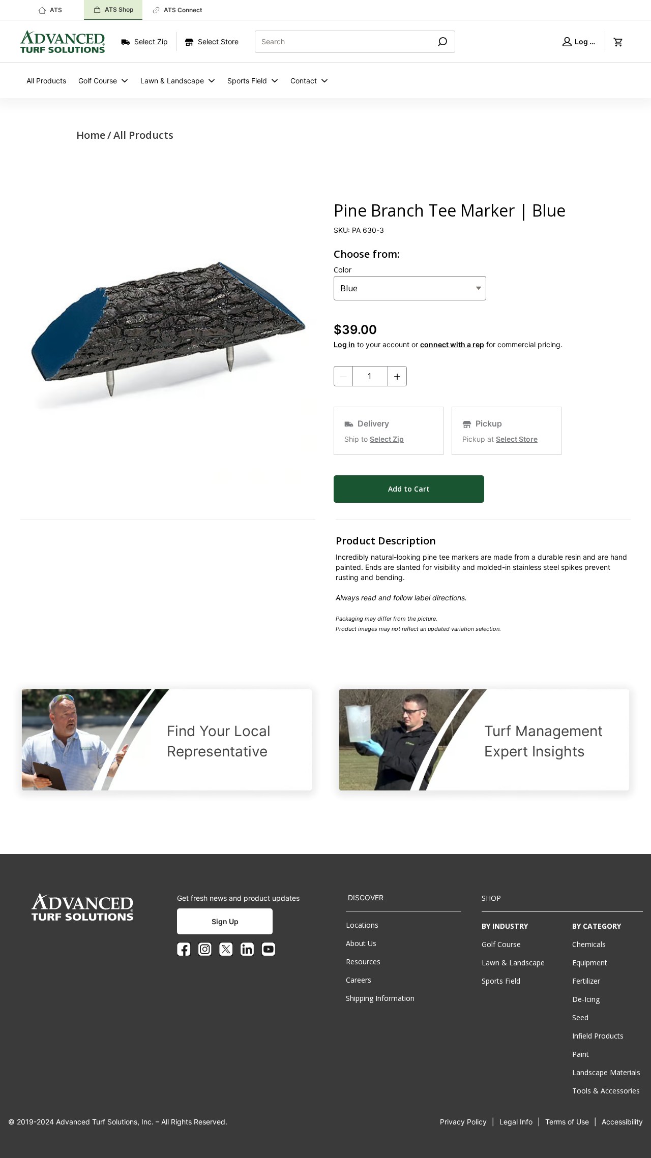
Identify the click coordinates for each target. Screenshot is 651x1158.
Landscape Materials (606, 1072)
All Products (46, 80)
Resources (363, 961)
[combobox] (338, 41)
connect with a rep (452, 344)
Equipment (589, 962)
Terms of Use (567, 1121)
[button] (579, 41)
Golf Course (97, 80)
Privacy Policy (463, 1121)
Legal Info (515, 1121)
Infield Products (598, 1036)
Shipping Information (380, 998)
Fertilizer (586, 981)
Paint (580, 1054)
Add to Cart (409, 489)
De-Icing (586, 999)
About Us (361, 943)
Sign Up (225, 921)
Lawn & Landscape (172, 80)
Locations (362, 925)
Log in (344, 344)
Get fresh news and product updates (238, 898)
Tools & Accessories (606, 1090)
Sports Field (247, 80)
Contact (303, 80)
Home (90, 135)
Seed (580, 1017)
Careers (358, 980)
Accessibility (622, 1121)
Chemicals (589, 944)
